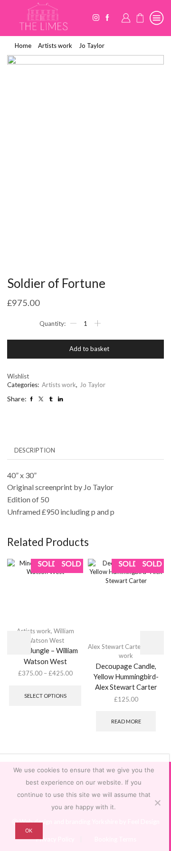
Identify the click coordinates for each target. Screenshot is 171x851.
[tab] (34, 450)
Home (23, 45)
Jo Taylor (91, 45)
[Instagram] (96, 18)
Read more (126, 721)
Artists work (55, 45)
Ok (28, 830)
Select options (45, 696)
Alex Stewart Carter (115, 646)
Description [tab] (34, 450)
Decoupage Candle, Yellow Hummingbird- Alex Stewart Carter (126, 676)
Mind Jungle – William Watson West (45, 655)
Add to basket (89, 348)
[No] (157, 802)
